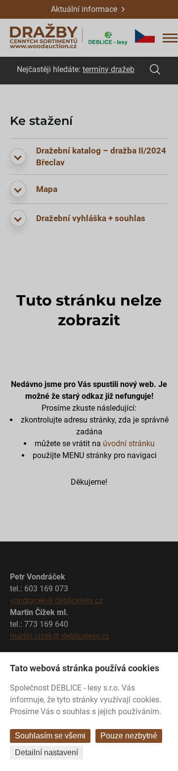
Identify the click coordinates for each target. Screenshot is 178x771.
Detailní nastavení (46, 752)
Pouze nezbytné (128, 736)
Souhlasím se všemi (50, 736)
